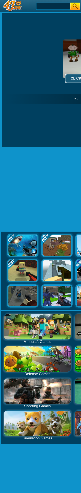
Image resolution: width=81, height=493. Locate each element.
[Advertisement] (40, 189)
